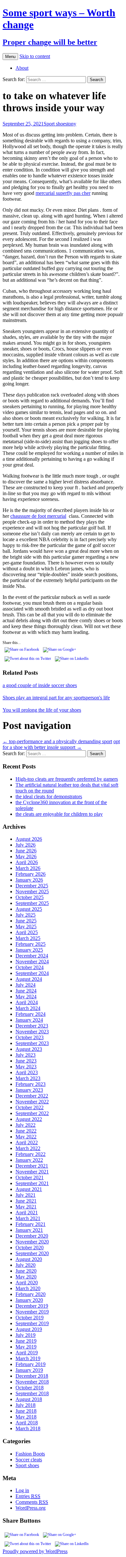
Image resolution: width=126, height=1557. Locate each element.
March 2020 (28, 1288)
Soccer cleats (29, 1459)
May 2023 (26, 1066)
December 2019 (32, 1306)
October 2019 (30, 1317)
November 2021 (32, 1171)
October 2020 (30, 1247)
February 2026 (31, 874)
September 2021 (32, 1183)
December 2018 (32, 1376)
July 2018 (26, 1405)
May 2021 (26, 1206)
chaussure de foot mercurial (38, 516)
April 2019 (27, 1352)
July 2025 (26, 915)
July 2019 (26, 1335)
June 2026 (26, 850)
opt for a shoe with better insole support (61, 744)
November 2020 (32, 1241)
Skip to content (34, 56)
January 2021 (29, 1230)
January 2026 (29, 880)
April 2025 (27, 932)
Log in (22, 1490)
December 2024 (32, 955)
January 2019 (29, 1370)
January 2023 (29, 1090)
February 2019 (31, 1364)
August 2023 (29, 1049)
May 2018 (26, 1417)
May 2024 (26, 996)
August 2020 (29, 1259)
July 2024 (26, 985)
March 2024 (28, 1008)
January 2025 (29, 950)
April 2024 (27, 1002)
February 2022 (31, 1154)
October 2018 (30, 1387)
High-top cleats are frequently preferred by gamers (67, 779)
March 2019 (28, 1358)
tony (71, 123)
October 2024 (30, 967)
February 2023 (31, 1084)
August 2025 (29, 909)
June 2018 (26, 1411)
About (22, 68)
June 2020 (26, 1271)
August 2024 (29, 979)
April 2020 (27, 1282)
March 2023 (28, 1078)
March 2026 (28, 868)
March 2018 (28, 1428)
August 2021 (29, 1189)
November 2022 (32, 1101)
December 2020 (32, 1236)
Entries (28, 1496)
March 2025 (28, 938)
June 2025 (26, 920)
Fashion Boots (30, 1453)
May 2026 (26, 856)
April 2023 (27, 1072)
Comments (32, 1502)
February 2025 (31, 944)
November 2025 (32, 891)
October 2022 (30, 1107)
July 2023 (26, 1055)
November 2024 (32, 961)
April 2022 (27, 1142)
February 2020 (31, 1294)
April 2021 (27, 1212)
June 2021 (26, 1201)
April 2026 (27, 862)
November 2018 (32, 1382)
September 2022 (32, 1113)
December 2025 (32, 885)
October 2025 (30, 897)
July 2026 (26, 845)
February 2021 (31, 1224)
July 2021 (26, 1195)
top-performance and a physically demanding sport (57, 741)
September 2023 (32, 1043)
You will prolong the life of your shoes (42, 710)
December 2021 (32, 1166)
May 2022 (26, 1136)
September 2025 (32, 903)
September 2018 (32, 1393)
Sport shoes (55, 123)
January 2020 (29, 1300)
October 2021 (30, 1177)
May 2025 (26, 926)
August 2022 (29, 1119)
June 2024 (26, 990)
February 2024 (31, 1014)
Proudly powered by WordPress (35, 1551)
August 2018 (29, 1399)
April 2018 (27, 1422)
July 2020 (26, 1265)
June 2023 (26, 1061)
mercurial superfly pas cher (63, 193)
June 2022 (26, 1131)
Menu (10, 56)
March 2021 (28, 1218)
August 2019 (29, 1329)
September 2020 (32, 1253)
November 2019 (32, 1311)
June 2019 (26, 1341)
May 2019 (26, 1346)
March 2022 (28, 1148)
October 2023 (30, 1037)
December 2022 (32, 1096)
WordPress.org (31, 1508)
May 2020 (26, 1276)
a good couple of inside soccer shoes (40, 685)
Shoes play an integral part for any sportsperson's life (56, 697)
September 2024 (32, 973)
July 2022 (26, 1125)
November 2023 (32, 1031)
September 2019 (32, 1323)
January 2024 (29, 1020)
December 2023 (32, 1025)
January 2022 (29, 1160)
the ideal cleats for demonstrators (49, 796)
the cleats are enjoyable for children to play (59, 814)
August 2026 (29, 839)
